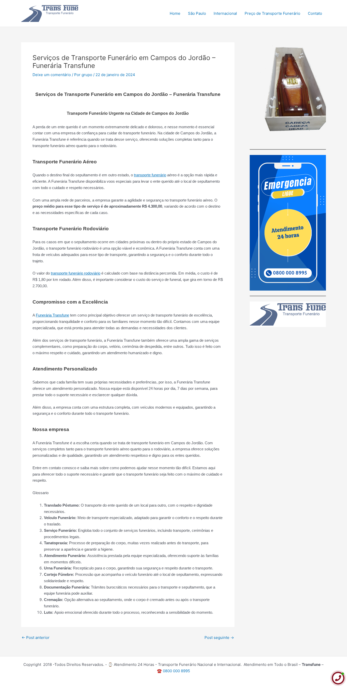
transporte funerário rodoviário (75, 273)
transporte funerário (150, 175)
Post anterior (36, 637)
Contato (315, 13)
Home (175, 13)
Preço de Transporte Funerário (272, 13)
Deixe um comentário (52, 74)
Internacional (225, 13)
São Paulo (197, 13)
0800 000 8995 (176, 670)
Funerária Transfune (52, 315)
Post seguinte (219, 637)
